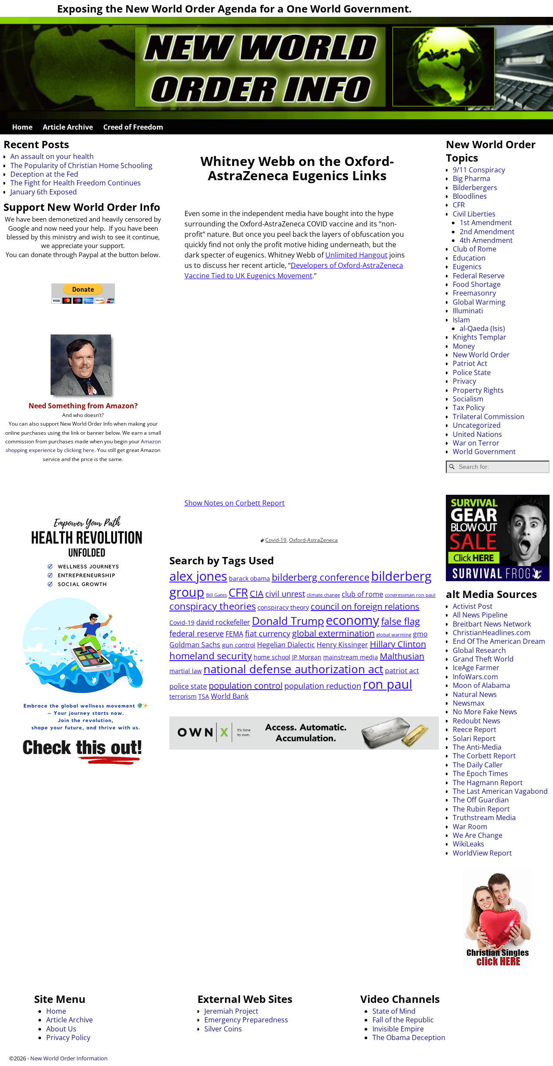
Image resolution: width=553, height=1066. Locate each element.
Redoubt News (476, 721)
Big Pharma (471, 178)
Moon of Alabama (481, 685)
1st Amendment (486, 222)
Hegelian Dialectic (286, 644)
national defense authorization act (293, 669)
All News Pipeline (480, 615)
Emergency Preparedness (246, 1020)
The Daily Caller (478, 765)
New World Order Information (69, 1058)
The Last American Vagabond (500, 791)
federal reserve (196, 633)
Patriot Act (470, 363)
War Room (470, 826)
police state (188, 686)
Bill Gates (216, 595)
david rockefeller (223, 622)
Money (464, 346)
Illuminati (468, 310)
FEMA (234, 634)
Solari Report (474, 738)
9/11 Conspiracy (479, 170)
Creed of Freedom (133, 127)
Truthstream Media (484, 817)
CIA (257, 593)
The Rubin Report (481, 809)
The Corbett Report (484, 756)
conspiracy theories (212, 606)
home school (272, 657)
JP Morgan (306, 657)
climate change (323, 595)
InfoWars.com (475, 676)
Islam (461, 320)
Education (469, 258)
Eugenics (467, 266)
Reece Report (474, 729)
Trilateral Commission (488, 416)
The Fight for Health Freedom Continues (75, 183)
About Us (61, 1029)
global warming (393, 635)
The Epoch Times (480, 773)
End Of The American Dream (499, 641)
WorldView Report (482, 853)
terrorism (183, 696)
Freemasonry (474, 293)
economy (352, 619)
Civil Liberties (474, 214)
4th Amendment (486, 240)
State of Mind (394, 1011)
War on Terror (476, 443)
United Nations (477, 434)
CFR (238, 592)
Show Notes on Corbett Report (234, 503)
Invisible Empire (398, 1029)
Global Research (479, 650)
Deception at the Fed (44, 174)
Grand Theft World (483, 659)
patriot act (402, 670)
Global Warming (479, 302)
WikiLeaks (468, 844)
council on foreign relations (365, 606)
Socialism (468, 399)
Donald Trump (288, 620)
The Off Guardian (481, 800)
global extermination (333, 633)
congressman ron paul (410, 595)
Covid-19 (275, 540)
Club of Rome (474, 249)
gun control (238, 645)
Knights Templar (479, 337)
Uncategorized (477, 425)
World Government (484, 451)
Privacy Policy (68, 1037)
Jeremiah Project (231, 1011)
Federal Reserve (479, 275)
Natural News (475, 694)
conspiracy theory (283, 607)
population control (246, 685)
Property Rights (478, 390)
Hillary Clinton (398, 644)
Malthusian (402, 656)
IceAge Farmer (476, 667)
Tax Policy (469, 407)
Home (22, 127)
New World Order (481, 355)
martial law (185, 671)
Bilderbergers (475, 187)
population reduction (322, 686)
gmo (420, 634)
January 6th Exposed (43, 192)
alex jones (198, 576)
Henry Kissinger (342, 644)
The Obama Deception (408, 1037)
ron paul (387, 683)
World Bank (229, 696)
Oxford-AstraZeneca (313, 540)
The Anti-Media (477, 747)
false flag (400, 621)
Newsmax (468, 703)
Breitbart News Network (492, 624)
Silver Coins (223, 1029)
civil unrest (285, 594)
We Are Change (477, 835)
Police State (472, 372)
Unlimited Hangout (356, 255)
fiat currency (267, 633)
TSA (203, 696)
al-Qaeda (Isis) (482, 328)
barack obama (249, 578)
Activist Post (473, 606)
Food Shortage (477, 284)
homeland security (210, 655)
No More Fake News (485, 711)
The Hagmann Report (488, 782)
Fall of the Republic (403, 1020)
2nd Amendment (487, 231)
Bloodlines (470, 196)
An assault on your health (52, 156)
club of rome (362, 594)
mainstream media (350, 657)
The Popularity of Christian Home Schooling (81, 165)
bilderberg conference (320, 577)
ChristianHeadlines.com (492, 632)
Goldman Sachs (194, 644)
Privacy (464, 381)
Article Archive (68, 127)
